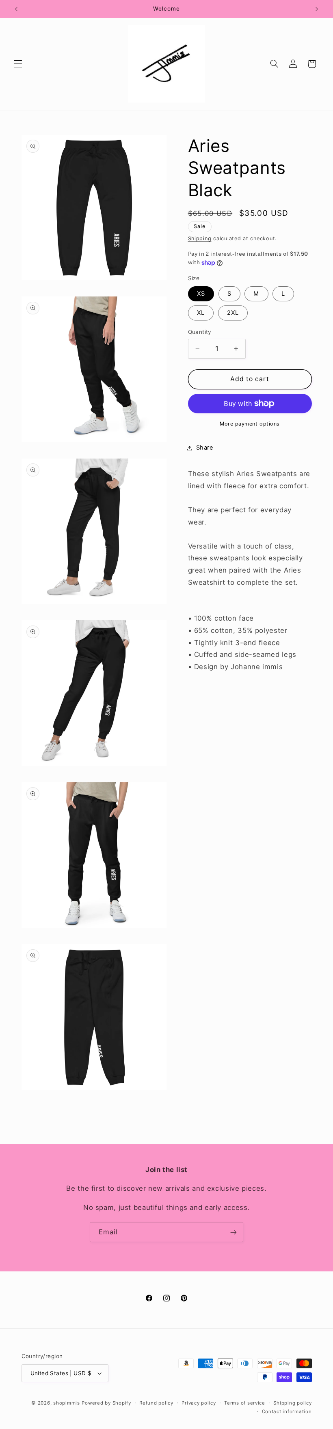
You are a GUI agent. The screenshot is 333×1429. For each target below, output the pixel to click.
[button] (18, 64)
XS (201, 293)
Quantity (200, 332)
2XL (233, 312)
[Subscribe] (233, 1232)
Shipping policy (292, 1403)
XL (201, 312)
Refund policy (156, 1403)
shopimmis (66, 1403)
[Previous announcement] (16, 9)
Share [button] (205, 447)
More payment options (250, 424)
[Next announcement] (317, 9)
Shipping (200, 238)
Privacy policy (199, 1403)
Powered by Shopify (106, 1403)
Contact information (287, 1411)
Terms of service (244, 1403)
